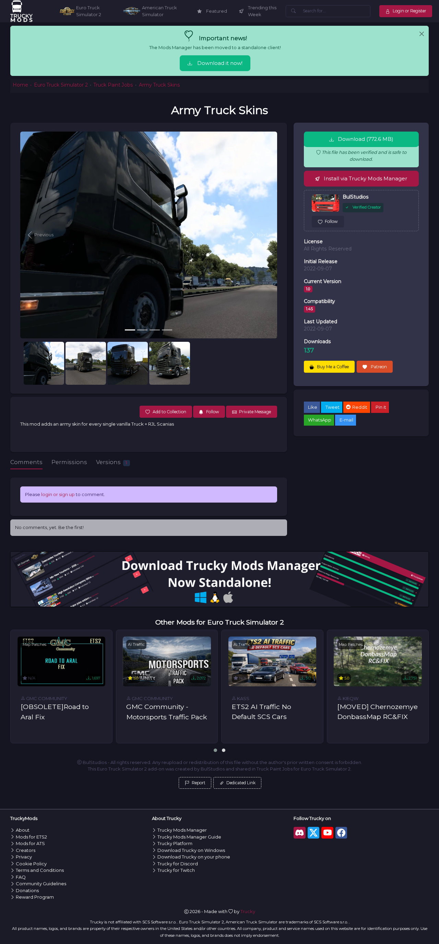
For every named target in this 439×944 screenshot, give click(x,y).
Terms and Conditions (40, 870)
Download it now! (219, 63)
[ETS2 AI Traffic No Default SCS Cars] (272, 661)
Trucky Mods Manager (182, 830)
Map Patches (34, 644)
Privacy (24, 856)
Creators (25, 850)
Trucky (247, 911)
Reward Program (35, 897)
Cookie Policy (31, 863)
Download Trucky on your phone (193, 856)
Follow (331, 221)
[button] (39, 235)
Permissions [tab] (69, 462)
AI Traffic (136, 644)
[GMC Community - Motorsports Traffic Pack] (167, 661)
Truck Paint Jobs (113, 85)
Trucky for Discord (177, 863)
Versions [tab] (111, 462)
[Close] (421, 34)
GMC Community (46, 698)
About (22, 830)
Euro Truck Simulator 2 (61, 85)
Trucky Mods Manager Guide (189, 837)
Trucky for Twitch (176, 870)
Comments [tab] (26, 462)
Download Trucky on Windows (191, 850)
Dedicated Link (240, 782)
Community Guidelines (41, 883)
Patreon (378, 366)
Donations (27, 890)
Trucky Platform (174, 843)
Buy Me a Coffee (333, 366)
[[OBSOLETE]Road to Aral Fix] (61, 661)
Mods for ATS (30, 843)
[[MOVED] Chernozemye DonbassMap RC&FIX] (378, 661)
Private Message (255, 411)
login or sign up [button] (58, 494)
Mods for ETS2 (31, 837)
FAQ (21, 877)
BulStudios (356, 197)
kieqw (350, 698)
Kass (242, 698)
